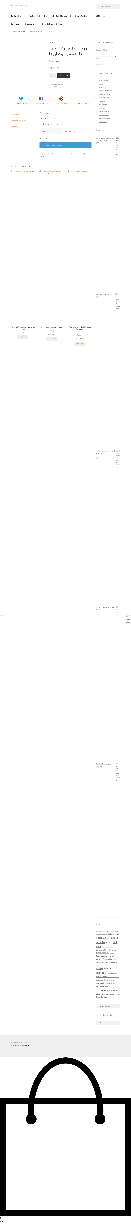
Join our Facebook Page (83, 6)
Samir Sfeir (105, 980)
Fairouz (101, 84)
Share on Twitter (21, 103)
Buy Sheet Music (16, 16)
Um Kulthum (103, 122)
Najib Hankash (99, 965)
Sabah (116, 973)
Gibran (103, 947)
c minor (106, 934)
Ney (105, 965)
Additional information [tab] (19, 121)
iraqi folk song (56, 87)
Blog (45, 16)
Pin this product (61, 103)
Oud (107, 965)
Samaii (98, 980)
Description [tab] (15, 115)
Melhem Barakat (104, 111)
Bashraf (116, 931)
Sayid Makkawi (110, 983)
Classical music (100, 934)
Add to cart (64, 75)
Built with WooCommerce (20, 1045)
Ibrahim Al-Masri (109, 947)
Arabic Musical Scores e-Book (61, 16)
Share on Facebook (41, 103)
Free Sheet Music (34, 16)
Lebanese (112, 953)
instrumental (101, 950)
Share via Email (81, 103)
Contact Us (15, 24)
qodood (99, 968)
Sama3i (117, 977)
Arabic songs (110, 931)
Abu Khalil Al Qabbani (101, 931)
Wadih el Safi (103, 87)
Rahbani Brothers (104, 94)
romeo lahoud (110, 973)
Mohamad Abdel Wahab (106, 91)
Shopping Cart (30, 24)
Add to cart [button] (23, 337)
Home (15, 31)
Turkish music (111, 987)
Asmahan (102, 108)
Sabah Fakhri (103, 101)
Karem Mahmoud (104, 115)
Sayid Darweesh (104, 98)
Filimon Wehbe (109, 942)
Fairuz (107, 938)
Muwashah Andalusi (109, 962)
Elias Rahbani (114, 934)
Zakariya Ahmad (106, 994)
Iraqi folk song (70, 131)
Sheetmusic (21, 31)
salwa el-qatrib (111, 977)
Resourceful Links (81, 16)
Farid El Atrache (103, 80)
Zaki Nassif (116, 994)
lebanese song (102, 956)
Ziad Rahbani (103, 104)
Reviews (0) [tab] (15, 127)
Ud (115, 987)
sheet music (102, 986)
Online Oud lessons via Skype (52, 24)
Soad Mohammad (104, 118)
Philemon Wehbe (112, 965)
